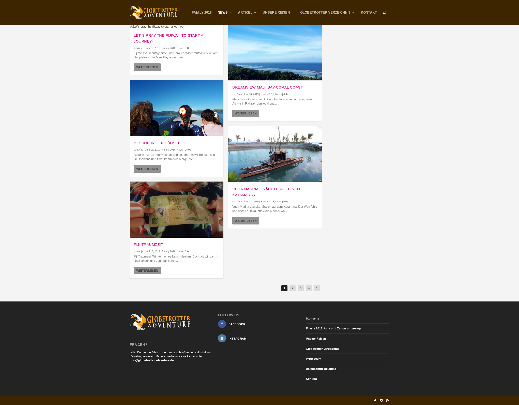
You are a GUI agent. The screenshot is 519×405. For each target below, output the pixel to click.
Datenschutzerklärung (321, 368)
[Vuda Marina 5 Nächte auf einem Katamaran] (275, 154)
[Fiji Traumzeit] (176, 210)
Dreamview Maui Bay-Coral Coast (267, 87)
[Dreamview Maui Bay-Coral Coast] (275, 52)
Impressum (313, 358)
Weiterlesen (147, 67)
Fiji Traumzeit (148, 245)
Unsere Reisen (276, 12)
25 (186, 149)
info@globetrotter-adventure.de (152, 360)
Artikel (245, 12)
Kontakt (369, 12)
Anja (140, 48)
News (223, 12)
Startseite (312, 318)
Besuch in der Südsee (157, 143)
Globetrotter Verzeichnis (325, 12)
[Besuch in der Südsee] (176, 108)
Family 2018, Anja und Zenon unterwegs (333, 328)
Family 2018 (202, 12)
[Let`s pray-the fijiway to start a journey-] (176, 26)
